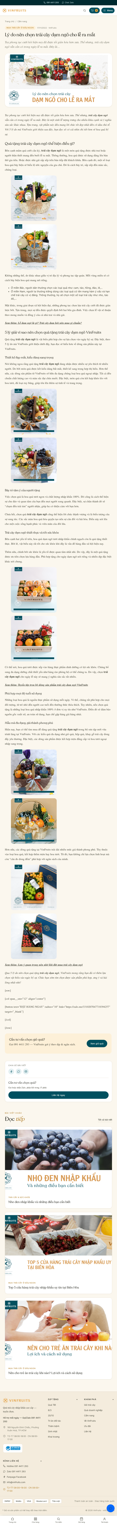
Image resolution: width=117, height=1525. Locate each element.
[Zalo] (18, 1071)
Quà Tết (52, 1405)
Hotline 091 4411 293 (17, 1466)
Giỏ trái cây (89, 1405)
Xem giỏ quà (96, 1043)
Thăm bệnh (53, 1426)
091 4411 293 (53, 2)
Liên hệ (87, 1431)
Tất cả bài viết (105, 1119)
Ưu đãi (87, 1426)
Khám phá (99, 1399)
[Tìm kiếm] (85, 10)
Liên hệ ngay (58, 1095)
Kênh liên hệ (22, 1461)
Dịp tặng (63, 1399)
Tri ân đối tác (54, 1420)
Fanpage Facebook (16, 1477)
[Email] (26, 1071)
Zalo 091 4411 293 (16, 1471)
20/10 (51, 1415)
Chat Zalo (69, 2)
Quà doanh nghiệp (93, 1410)
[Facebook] (11, 1071)
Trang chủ (9, 21)
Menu (110, 10)
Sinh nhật (52, 1431)
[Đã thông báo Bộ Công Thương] (13, 1448)
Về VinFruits (90, 1420)
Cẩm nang (22, 21)
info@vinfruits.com (16, 1482)
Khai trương (54, 1436)
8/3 (49, 1410)
